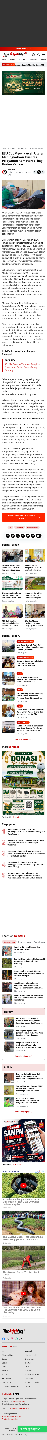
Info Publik (6, 1382)
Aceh (4, 59)
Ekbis (12, 59)
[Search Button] (38, 54)
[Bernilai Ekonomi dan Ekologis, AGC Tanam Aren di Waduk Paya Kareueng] (7, 963)
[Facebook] (13, 536)
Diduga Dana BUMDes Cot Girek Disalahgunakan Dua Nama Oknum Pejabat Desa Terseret (26, 831)
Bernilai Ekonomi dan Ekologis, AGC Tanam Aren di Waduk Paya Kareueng (29, 961)
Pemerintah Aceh (31, 1374)
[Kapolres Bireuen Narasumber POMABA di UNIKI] (7, 951)
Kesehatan (19, 527)
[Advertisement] (23, 23)
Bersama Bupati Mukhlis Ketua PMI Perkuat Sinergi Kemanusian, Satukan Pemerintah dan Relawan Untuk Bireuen (30, 663)
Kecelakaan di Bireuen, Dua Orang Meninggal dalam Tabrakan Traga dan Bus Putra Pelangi (26, 864)
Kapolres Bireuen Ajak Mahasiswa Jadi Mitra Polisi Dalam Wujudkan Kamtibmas (28, 997)
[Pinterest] (28, 536)
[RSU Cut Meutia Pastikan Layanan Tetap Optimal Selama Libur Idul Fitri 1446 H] (35, 611)
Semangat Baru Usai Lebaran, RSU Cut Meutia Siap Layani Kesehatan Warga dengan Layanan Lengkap (33, 595)
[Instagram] (12, 1338)
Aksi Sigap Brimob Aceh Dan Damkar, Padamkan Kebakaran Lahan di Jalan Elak (30, 647)
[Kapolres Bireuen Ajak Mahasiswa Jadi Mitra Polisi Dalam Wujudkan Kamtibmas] (7, 999)
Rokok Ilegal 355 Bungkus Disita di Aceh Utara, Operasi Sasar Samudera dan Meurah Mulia (28, 1020)
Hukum (22, 59)
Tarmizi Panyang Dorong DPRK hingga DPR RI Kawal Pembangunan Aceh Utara (29, 1088)
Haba (4, 1366)
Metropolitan (23, 722)
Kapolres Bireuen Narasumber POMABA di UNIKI (27, 948)
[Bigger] (43, 172)
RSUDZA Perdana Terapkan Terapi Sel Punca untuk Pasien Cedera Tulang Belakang (22, 367)
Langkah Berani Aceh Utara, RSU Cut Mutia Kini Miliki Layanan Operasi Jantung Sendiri (12, 567)
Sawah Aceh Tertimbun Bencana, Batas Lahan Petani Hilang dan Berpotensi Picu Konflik (31, 712)
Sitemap (12, 1431)
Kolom (27, 1386)
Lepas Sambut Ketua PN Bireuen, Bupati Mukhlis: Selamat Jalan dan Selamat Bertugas (29, 973)
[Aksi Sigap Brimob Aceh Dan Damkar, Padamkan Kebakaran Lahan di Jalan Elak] (8, 646)
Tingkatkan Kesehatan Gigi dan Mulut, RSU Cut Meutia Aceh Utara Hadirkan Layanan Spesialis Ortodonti (12, 595)
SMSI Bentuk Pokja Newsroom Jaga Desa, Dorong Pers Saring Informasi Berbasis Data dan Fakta (30, 728)
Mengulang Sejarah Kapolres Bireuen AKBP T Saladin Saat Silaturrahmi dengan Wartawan (26, 842)
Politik (4, 1374)
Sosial (4, 1363)
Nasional (28, 1351)
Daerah (5, 1359)
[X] (18, 536)
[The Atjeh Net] (15, 54)
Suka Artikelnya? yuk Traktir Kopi (21, 517)
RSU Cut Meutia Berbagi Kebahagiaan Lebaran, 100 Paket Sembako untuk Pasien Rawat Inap (12, 623)
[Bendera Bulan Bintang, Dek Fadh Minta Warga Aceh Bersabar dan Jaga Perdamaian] (9, 1078)
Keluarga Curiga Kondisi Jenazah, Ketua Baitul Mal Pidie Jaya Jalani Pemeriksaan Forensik (29, 1032)
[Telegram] (23, 536)
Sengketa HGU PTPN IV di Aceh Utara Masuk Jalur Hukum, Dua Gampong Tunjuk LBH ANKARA (29, 1045)
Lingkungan (29, 1359)
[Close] (43, 1428)
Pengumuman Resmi (10, 1386)
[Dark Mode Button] (33, 54)
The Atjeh (17, 817)
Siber (14, 1428)
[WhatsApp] (33, 536)
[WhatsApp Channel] (16, 1338)
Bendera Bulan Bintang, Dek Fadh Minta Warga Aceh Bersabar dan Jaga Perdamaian (29, 1076)
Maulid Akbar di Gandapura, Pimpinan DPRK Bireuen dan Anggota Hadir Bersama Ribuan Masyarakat (27, 985)
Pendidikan (6, 1378)
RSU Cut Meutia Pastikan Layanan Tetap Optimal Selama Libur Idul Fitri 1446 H (34, 623)
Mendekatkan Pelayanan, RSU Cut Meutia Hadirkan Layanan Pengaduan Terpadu (33, 567)
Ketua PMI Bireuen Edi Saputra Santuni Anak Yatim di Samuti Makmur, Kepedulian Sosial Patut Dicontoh (26, 853)
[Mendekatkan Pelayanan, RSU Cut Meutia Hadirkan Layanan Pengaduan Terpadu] (35, 555)
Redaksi (7, 1428)
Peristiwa (33, 59)
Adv (10, 527)
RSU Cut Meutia (32, 527)
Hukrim (5, 1370)
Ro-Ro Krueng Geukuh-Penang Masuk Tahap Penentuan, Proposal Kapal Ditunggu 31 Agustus (30, 695)
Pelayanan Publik (31, 1382)
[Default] (39, 172)
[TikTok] (20, 1338)
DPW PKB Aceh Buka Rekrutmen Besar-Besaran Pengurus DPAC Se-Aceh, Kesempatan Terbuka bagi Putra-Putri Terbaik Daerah (27, 1100)
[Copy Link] (8, 536)
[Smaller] (35, 172)
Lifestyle (27, 1363)
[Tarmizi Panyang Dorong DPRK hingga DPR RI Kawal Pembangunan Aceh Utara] (9, 1090)
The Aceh (17, 1164)
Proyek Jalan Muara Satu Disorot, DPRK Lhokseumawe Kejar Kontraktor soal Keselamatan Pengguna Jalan (29, 679)
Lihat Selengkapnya (22, 739)
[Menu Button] (43, 54)
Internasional (30, 1355)
